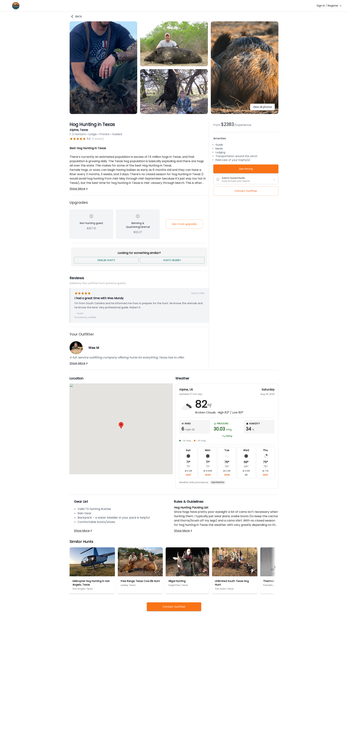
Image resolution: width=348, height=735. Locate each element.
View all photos (262, 107)
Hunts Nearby (172, 260)
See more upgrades (184, 224)
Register (333, 5)
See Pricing (246, 169)
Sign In (321, 5)
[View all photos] (244, 113)
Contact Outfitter (246, 191)
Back (78, 16)
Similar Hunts (106, 260)
